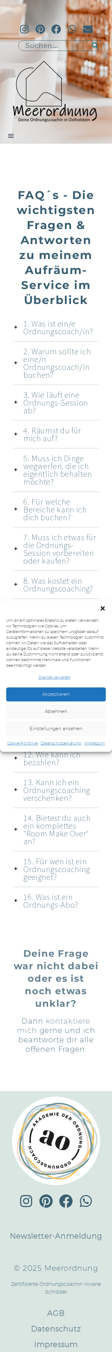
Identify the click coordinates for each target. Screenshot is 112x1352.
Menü (11, 136)
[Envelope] (88, 29)
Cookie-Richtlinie (22, 743)
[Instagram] (24, 29)
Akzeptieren (56, 694)
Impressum (94, 743)
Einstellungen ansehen (56, 728)
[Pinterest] (40, 29)
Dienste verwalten (55, 677)
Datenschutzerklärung (61, 743)
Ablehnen (56, 711)
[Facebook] (56, 29)
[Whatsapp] (72, 29)
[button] (103, 608)
